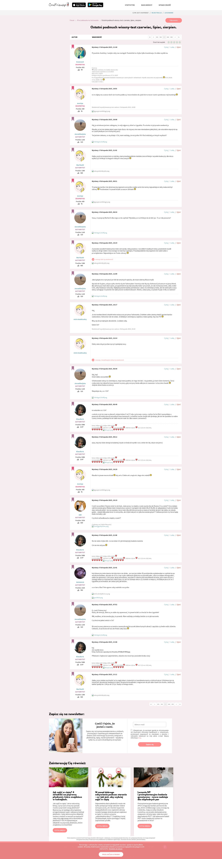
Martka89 (80, 165)
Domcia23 (80, 62)
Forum (72, 20)
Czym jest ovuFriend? (141, 13)
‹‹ (150, 37)
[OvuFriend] (59, 6)
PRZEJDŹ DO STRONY (111, 854)
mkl (80, 515)
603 (164, 37)
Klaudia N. (80, 419)
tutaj (139, 738)
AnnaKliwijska (80, 134)
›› (178, 37)
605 (171, 37)
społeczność (165, 5)
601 (157, 37)
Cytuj (166, 47)
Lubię (172, 47)
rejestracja (157, 13)
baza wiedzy (146, 5)
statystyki (130, 5)
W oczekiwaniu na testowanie (88, 20)
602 (161, 37)
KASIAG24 (80, 582)
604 (168, 37)
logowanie (169, 13)
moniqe (80, 103)
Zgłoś (179, 47)
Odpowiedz (174, 20)
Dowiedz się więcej (115, 849)
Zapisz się (150, 744)
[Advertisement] (57, 49)
